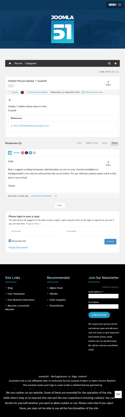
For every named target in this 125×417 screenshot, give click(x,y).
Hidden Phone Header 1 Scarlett (27, 81)
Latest (104, 143)
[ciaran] (10, 153)
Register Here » (33, 223)
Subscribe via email (94, 92)
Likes (79, 143)
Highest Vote (92, 143)
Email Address (96, 291)
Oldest (114, 143)
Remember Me (19, 241)
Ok (118, 394)
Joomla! (32, 385)
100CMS (53, 293)
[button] (115, 5)
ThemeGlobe (56, 305)
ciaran (16, 152)
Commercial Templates (37, 92)
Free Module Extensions (21, 299)
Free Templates (16, 293)
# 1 (55, 196)
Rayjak (15, 92)
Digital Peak (56, 288)
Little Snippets (57, 299)
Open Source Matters (104, 380)
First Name (93, 302)
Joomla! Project (79, 380)
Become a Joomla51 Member (17, 307)
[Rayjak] (9, 92)
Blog (10, 288)
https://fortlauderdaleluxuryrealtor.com (31, 125)
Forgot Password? (18, 247)
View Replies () (109, 72)
